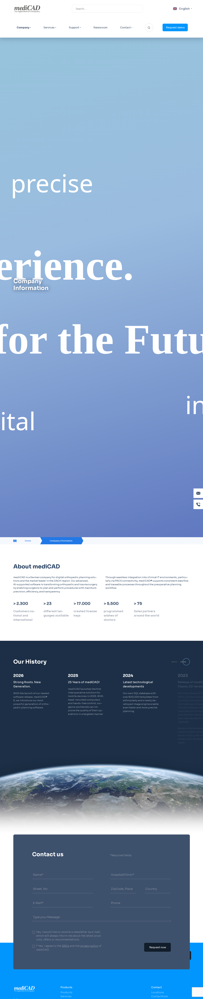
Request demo (175, 27)
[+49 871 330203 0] (198, 504)
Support (74, 27)
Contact (125, 27)
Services (49, 27)
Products (66, 987)
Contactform (159, 996)
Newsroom (100, 27)
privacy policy (89, 946)
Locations (157, 992)
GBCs (65, 946)
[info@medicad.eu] (198, 493)
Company (23, 27)
